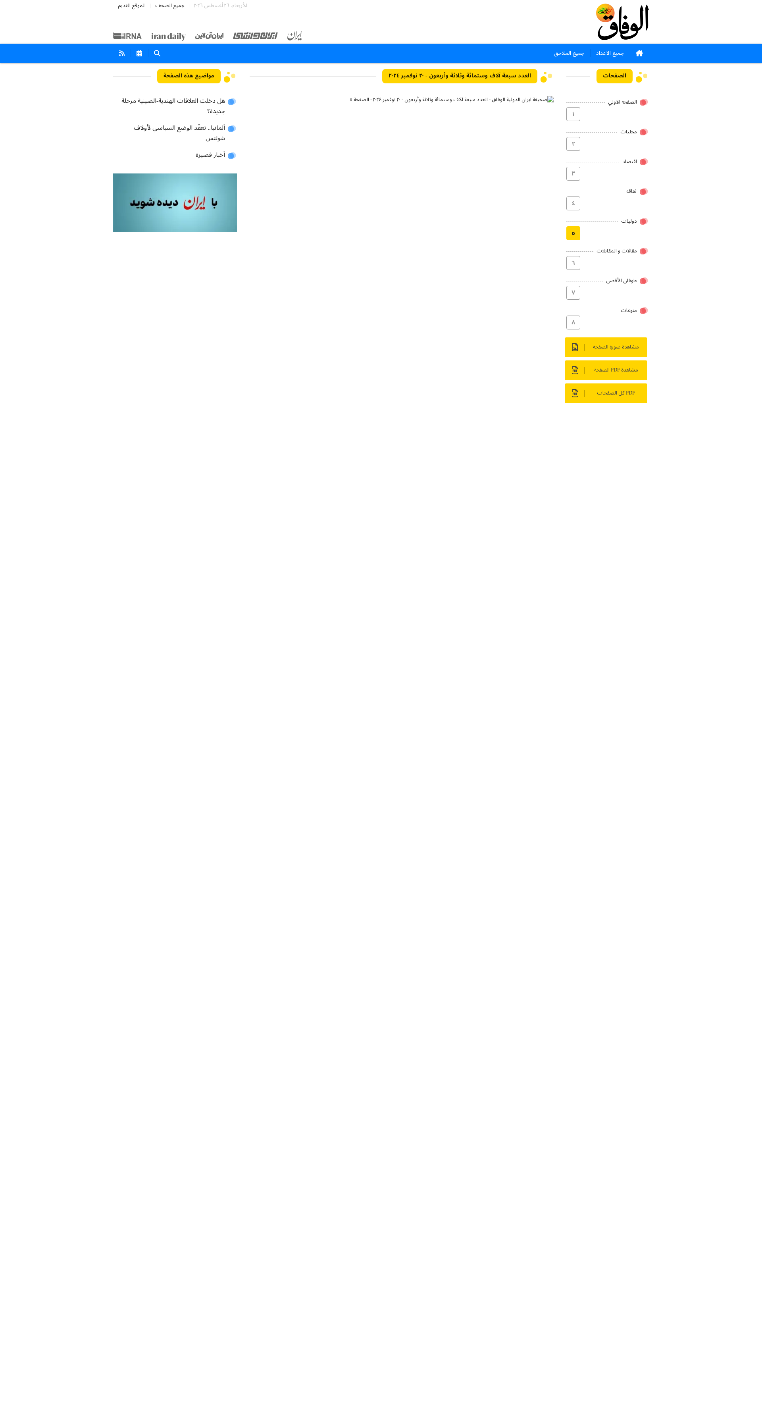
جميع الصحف (170, 6)
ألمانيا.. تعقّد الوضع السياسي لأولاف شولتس (179, 133)
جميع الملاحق (569, 53)
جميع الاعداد (610, 53)
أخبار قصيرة (210, 155)
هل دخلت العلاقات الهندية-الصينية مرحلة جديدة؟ (173, 106)
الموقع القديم (132, 6)
